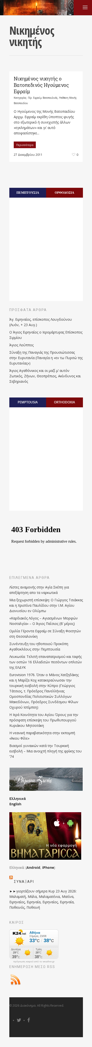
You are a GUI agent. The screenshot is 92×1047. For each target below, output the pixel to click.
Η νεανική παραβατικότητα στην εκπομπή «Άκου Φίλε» (42, 735)
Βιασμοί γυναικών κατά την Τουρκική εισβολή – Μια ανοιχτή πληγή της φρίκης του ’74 (45, 751)
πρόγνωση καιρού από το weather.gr (33, 961)
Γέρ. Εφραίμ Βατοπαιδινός (43, 97)
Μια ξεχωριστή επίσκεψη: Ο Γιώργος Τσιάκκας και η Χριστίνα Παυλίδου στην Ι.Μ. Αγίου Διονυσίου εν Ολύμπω (46, 605)
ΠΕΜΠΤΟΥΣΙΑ (27, 192)
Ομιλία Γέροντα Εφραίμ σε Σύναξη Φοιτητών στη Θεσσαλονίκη (45, 634)
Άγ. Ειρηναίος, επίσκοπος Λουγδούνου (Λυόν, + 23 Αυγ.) (40, 322)
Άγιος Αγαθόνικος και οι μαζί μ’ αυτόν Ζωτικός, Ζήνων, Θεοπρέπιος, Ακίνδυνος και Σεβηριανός (45, 376)
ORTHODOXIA (64, 402)
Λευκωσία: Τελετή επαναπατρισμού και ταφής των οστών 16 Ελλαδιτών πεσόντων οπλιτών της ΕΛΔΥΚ (45, 662)
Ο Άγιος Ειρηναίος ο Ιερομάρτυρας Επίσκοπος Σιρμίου (45, 335)
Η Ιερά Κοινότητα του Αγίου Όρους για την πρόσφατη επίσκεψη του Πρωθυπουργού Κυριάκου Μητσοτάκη (43, 720)
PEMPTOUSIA (28, 402)
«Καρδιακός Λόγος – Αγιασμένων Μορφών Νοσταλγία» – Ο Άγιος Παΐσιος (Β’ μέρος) (43, 621)
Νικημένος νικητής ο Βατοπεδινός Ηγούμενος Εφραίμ (41, 85)
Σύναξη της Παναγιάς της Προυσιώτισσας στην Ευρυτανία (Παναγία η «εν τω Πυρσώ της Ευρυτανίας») (46, 357)
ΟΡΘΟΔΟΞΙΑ (64, 192)
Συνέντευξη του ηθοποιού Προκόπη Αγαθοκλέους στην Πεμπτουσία (38, 646)
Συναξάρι (24, 882)
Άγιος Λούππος (21, 345)
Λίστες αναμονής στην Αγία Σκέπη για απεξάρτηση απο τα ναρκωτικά (39, 590)
